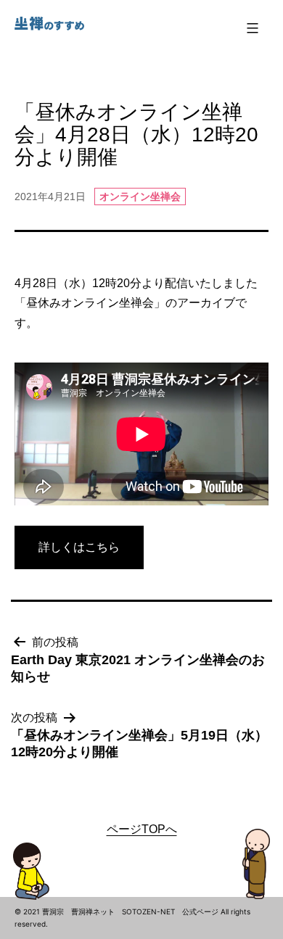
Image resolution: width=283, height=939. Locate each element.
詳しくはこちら (79, 547)
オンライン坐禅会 (140, 196)
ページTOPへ (142, 829)
